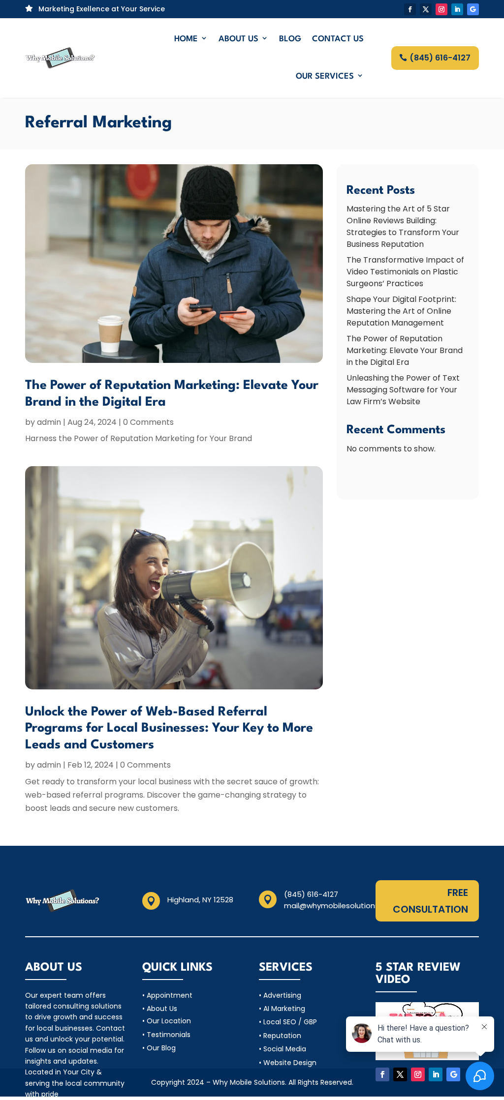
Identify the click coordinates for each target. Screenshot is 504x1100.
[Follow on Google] (473, 9)
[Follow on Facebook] (410, 9)
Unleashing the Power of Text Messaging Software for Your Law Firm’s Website (403, 389)
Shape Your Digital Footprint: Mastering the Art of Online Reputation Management (401, 311)
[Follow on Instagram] (441, 9)
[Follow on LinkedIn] (457, 9)
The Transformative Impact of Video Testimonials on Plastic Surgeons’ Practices (405, 271)
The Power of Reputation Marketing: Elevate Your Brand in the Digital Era (404, 350)
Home (186, 39)
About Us (238, 39)
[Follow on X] (426, 9)
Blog (290, 39)
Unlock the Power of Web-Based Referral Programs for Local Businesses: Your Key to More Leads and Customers (169, 728)
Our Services (325, 76)
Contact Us (338, 39)
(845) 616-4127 (440, 57)
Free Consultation (430, 901)
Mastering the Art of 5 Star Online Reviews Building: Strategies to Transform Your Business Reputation (402, 226)
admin (49, 422)
